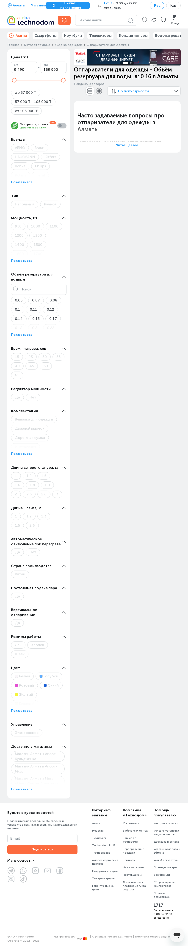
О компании (131, 823)
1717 (158, 905)
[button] (144, 20)
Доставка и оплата (166, 841)
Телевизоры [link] (100, 35)
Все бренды (162, 874)
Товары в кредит (103, 878)
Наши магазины (133, 867)
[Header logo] (29, 20)
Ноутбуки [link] (73, 35)
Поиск (25, 289)
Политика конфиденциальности (158, 936)
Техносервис (101, 852)
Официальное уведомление (112, 936)
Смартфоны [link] (45, 35)
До (46, 65)
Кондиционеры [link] (133, 35)
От (16, 65)
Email (15, 838)
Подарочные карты (105, 871)
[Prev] (80, 57)
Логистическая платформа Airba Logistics (134, 886)
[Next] (174, 57)
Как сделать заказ (166, 823)
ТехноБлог (99, 838)
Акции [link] (21, 35)
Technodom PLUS (103, 845)
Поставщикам (132, 874)
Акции (96, 823)
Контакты (129, 860)
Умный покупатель (166, 860)
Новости (98, 830)
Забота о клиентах (135, 830)
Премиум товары (165, 867)
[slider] (14, 80)
